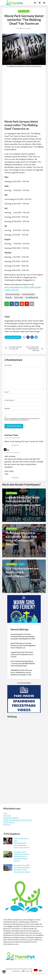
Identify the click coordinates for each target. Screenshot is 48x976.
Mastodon (6, 824)
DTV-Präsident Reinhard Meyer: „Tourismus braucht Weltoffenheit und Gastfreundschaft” (23, 663)
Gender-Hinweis (9, 822)
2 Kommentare (26, 28)
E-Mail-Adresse (9, 400)
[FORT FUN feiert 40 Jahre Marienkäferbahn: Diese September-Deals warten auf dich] (7, 841)
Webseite (7, 408)
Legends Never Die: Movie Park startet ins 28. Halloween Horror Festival (22, 654)
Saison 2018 (18, 298)
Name (6, 392)
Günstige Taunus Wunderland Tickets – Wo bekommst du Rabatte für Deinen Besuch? (22, 856)
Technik (21, 564)
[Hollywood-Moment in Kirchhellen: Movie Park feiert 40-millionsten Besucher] (24, 540)
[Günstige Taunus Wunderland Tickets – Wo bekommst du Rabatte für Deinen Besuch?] (7, 854)
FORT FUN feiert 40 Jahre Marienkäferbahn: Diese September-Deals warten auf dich (21, 843)
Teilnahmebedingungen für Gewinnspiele (17, 820)
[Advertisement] (24, 94)
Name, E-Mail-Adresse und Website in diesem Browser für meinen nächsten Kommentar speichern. (22, 419)
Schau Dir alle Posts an (13, 337)
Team (5, 813)
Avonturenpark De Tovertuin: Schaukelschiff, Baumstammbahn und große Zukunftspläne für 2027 (23, 636)
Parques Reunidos (28, 294)
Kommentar (8, 365)
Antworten (15, 445)
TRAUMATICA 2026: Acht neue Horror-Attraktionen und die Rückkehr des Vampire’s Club (21, 672)
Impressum (7, 816)
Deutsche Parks (23, 11)
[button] (4, 972)
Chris (17, 28)
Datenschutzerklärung (10, 818)
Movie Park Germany (13, 294)
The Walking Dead (31, 298)
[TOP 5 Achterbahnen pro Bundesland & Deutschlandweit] (24, 576)
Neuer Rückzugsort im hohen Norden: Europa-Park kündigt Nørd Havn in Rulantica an (23, 645)
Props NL (9, 298)
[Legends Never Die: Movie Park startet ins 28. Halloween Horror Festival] (24, 505)
